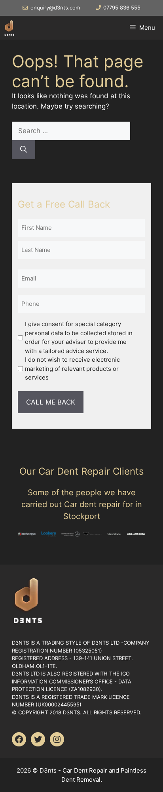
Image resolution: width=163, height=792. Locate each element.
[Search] (23, 149)
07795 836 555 (121, 7)
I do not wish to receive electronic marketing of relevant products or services (72, 368)
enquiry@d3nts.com (55, 7)
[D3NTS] (9, 28)
